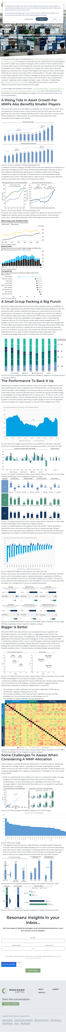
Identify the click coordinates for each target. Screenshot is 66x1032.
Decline (55, 19)
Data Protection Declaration (24, 1020)
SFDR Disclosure (56, 1020)
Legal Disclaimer (7, 1020)
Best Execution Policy (42, 1020)
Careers (55, 989)
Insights (42, 992)
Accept (42, 19)
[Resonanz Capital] (13, 991)
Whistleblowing (7, 1023)
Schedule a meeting (10, 1004)
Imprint (16, 1023)
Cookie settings (29, 19)
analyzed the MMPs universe (15, 82)
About (41, 989)
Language (26, 1023)
